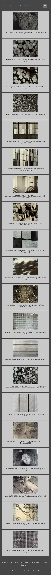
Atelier (36, 562)
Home (5, 562)
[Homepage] (20, 5)
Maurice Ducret (26, 570)
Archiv (15, 562)
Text (45, 562)
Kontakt (25, 565)
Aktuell (25, 562)
